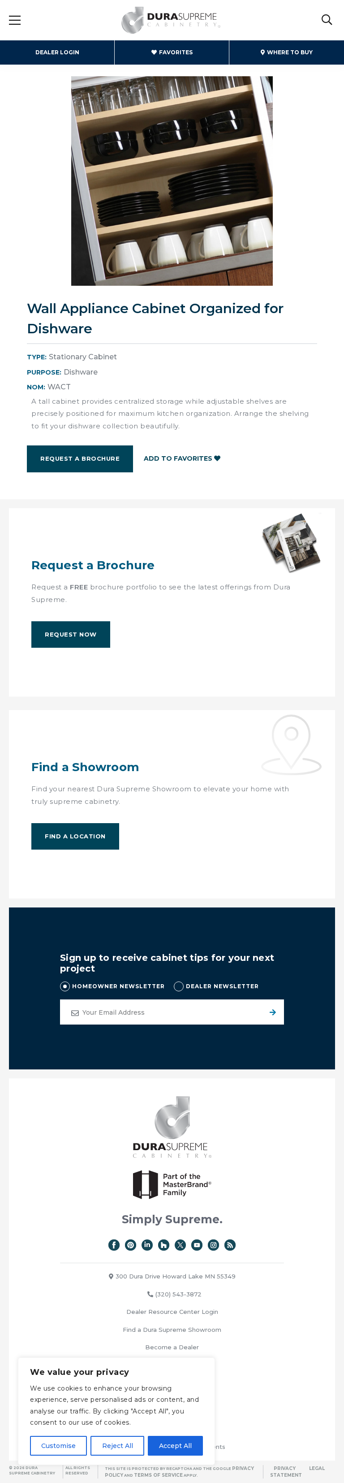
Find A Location (75, 836)
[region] (116, 1411)
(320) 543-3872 (178, 1294)
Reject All (117, 1446)
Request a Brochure (80, 458)
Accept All (175, 1446)
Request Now (71, 634)
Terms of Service (158, 1475)
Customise (58, 1446)
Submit (271, 1012)
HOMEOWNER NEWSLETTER (118, 986)
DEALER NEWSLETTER (222, 986)
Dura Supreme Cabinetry (171, 20)
